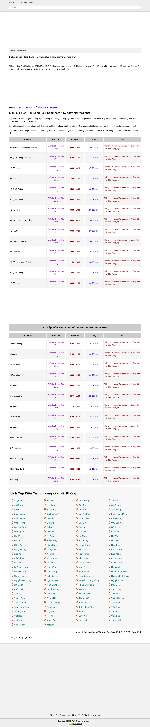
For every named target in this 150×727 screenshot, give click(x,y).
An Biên (50, 501)
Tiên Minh (115, 602)
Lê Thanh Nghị (21, 567)
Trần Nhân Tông (86, 607)
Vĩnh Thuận (19, 625)
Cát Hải (50, 518)
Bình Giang (19, 518)
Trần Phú (115, 607)
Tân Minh (51, 594)
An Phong (116, 505)
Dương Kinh (20, 527)
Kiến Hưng (84, 554)
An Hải (114, 501)
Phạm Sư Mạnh (86, 585)
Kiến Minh (116, 554)
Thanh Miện (84, 598)
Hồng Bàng (52, 545)
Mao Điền (83, 567)
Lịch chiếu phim (25, 3)
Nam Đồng (52, 571)
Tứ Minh (115, 611)
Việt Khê (51, 616)
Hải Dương (52, 540)
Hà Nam (83, 536)
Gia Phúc (83, 532)
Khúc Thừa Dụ (118, 549)
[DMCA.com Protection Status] (75, 724)
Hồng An (18, 545)
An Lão (82, 505)
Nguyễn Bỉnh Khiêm (120, 576)
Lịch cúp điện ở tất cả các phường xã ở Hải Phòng (37, 107)
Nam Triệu (19, 576)
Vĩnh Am (83, 616)
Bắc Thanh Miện (119, 514)
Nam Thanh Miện (119, 571)
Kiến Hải (51, 554)
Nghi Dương (52, 576)
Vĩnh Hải (18, 620)
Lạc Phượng (117, 558)
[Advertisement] (75, 30)
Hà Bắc (17, 536)
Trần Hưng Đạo (21, 607)
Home (13, 50)
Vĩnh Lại (83, 620)
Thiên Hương (117, 598)
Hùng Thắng (20, 549)
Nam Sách (84, 571)
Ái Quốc (18, 501)
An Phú (17, 509)
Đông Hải (115, 527)
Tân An (82, 589)
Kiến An (18, 554)
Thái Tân (115, 594)
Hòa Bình (115, 540)
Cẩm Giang (84, 518)
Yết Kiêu (51, 625)
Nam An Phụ (117, 567)
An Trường (116, 509)
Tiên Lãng (83, 602)
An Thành (83, 509)
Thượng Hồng (53, 602)
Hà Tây (114, 536)
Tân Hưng (116, 589)
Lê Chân (51, 563)
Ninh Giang (52, 585)
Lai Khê (17, 563)
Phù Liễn (115, 585)
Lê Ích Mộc (116, 563)
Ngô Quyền (84, 576)
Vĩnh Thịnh (116, 620)
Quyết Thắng (53, 589)
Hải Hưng (83, 540)
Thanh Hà (51, 598)
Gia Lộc (50, 532)
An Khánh (51, 505)
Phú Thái (18, 589)
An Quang (51, 509)
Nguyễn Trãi (117, 580)
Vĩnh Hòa (51, 620)
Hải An (17, 540)
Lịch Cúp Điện (21, 50)
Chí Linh (50, 523)
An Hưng (18, 505)
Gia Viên (115, 532)
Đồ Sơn (82, 527)
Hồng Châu (84, 545)
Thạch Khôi (84, 594)
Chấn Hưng (19, 523)
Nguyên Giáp (53, 580)
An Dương (84, 501)
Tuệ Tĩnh (51, 611)
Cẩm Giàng (116, 518)
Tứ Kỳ (82, 611)
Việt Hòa (18, 616)
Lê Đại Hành (85, 563)
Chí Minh (83, 523)
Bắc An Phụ (84, 514)
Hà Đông (51, 536)
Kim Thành (52, 558)
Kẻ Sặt (82, 549)
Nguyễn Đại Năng (22, 580)
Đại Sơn (50, 527)
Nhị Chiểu (18, 585)
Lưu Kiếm (51, 567)
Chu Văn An (117, 523)
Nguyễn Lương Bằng (89, 580)
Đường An (19, 532)
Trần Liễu (51, 607)
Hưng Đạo (51, 549)
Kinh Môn (83, 558)
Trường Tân (19, 611)
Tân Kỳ (17, 594)
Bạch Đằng (19, 514)
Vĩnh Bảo (115, 616)
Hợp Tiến (115, 545)
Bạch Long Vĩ (53, 514)
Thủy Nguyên (20, 602)
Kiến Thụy (19, 558)
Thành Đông (20, 598)
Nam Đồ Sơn (20, 571)
